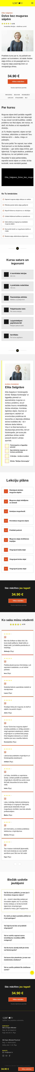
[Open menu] (32, 3)
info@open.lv (9, 1052)
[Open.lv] (17, 3)
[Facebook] (9, 1056)
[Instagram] (3, 1056)
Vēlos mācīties (18, 82)
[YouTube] (6, 1056)
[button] (32, 973)
